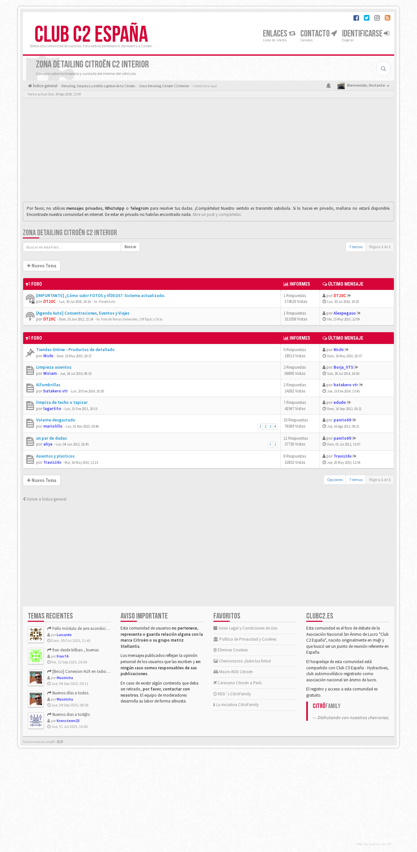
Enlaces (276, 33)
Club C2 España (91, 35)
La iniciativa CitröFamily (237, 704)
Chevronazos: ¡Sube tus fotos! (244, 661)
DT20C (49, 301)
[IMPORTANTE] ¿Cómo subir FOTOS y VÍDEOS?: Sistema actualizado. (100, 295)
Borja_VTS (343, 367)
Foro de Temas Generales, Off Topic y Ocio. (132, 319)
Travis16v (52, 462)
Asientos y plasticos (55, 456)
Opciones (335, 479)
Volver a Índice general (46, 499)
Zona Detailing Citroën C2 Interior (70, 232)
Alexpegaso (345, 313)
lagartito (52, 408)
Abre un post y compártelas (217, 214)
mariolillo (53, 426)
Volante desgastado (55, 420)
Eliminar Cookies (232, 650)
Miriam (50, 373)
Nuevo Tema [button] (43, 265)
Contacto (315, 33)
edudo (340, 402)
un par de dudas (51, 438)
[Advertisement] (208, 151)
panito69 (342, 420)
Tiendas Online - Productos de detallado (75, 349)
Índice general (44, 86)
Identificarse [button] (363, 33)
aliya (47, 444)
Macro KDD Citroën (235, 671)
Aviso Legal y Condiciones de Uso (248, 628)
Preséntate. (107, 301)
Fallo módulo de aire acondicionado (84, 628)
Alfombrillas (48, 385)
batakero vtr (55, 391)
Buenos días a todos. (70, 693)
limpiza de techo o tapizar (62, 402)
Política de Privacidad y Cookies (247, 639)
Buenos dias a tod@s (70, 714)
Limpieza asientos (53, 367)
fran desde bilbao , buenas (75, 650)
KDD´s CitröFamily (234, 694)
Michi (48, 356)
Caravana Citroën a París (239, 683)
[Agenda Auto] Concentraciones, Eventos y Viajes (82, 313)
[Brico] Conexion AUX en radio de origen (87, 671)
